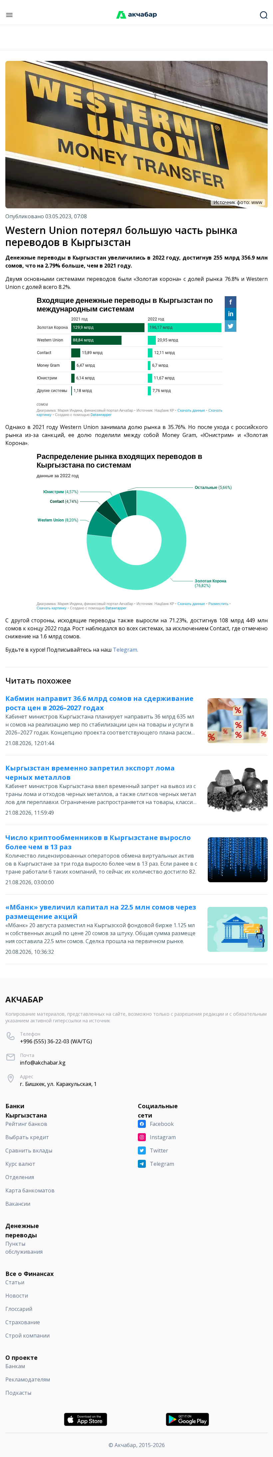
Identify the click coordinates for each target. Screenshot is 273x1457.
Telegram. (125, 649)
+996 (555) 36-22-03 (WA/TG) (56, 1041)
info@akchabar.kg (43, 1062)
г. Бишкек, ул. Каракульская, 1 (58, 1084)
